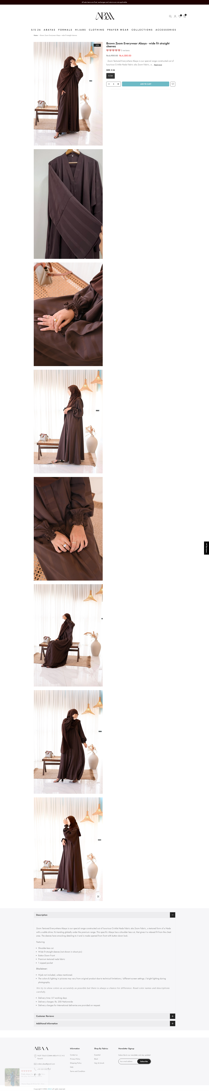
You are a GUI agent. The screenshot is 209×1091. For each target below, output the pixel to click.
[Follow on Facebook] (35, 1074)
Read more (158, 64)
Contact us (74, 1055)
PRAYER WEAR (118, 29)
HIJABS (80, 29)
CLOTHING (97, 29)
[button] (113, 50)
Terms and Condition (77, 1071)
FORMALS (65, 29)
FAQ (71, 1067)
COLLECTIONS (142, 29)
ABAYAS (50, 29)
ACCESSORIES (166, 29)
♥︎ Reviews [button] (206, 548)
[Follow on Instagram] (39, 1074)
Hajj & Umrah (99, 1063)
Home (36, 35)
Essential (97, 1055)
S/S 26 (36, 29)
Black (96, 1059)
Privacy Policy (75, 1059)
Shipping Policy (75, 1063)
